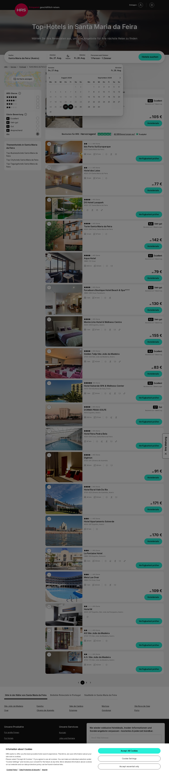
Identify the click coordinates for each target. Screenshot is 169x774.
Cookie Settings (129, 758)
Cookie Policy (11, 770)
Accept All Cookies (129, 751)
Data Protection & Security (29, 770)
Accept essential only (129, 766)
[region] (84, 758)
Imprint (44, 770)
